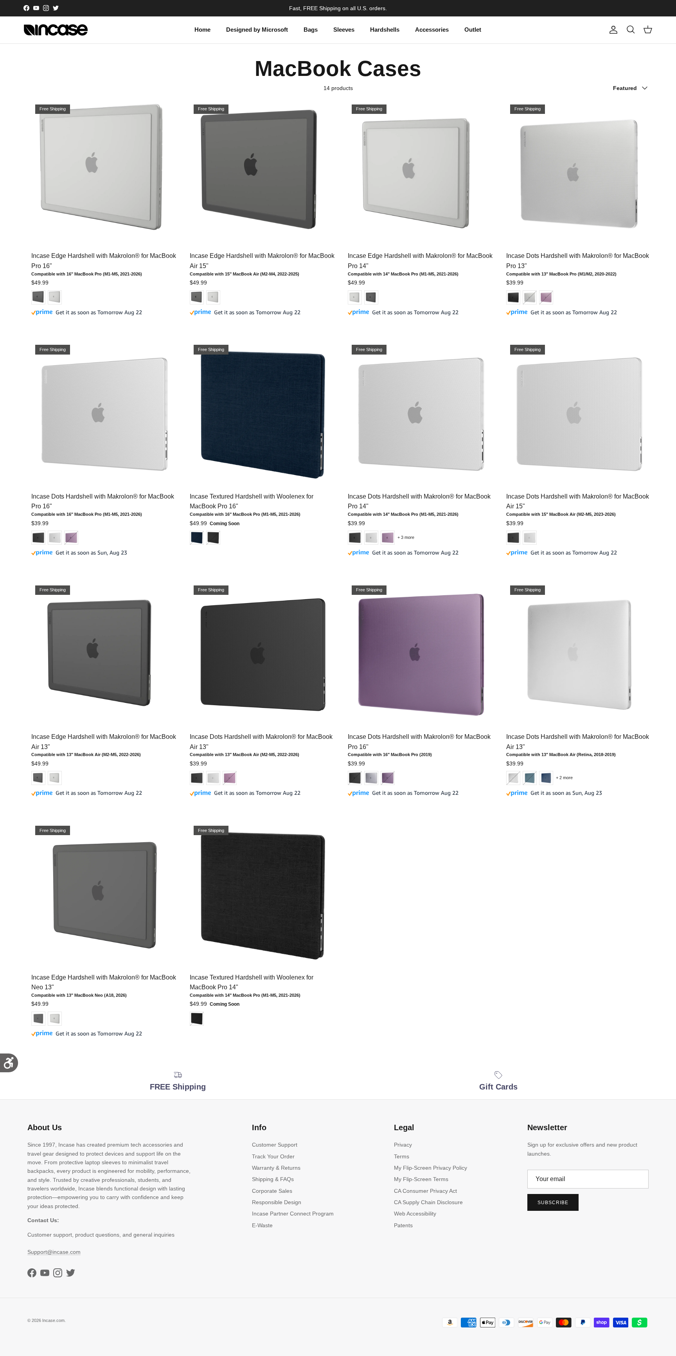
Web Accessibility (415, 1213)
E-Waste (262, 1225)
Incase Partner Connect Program (293, 1213)
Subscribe (553, 1202)
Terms (401, 1156)
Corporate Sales (272, 1191)
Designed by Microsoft (257, 29)
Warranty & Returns (276, 1168)
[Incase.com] (55, 30)
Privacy (403, 1145)
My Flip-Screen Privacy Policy (430, 1168)
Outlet (472, 29)
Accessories (432, 29)
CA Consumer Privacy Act (425, 1191)
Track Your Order (273, 1156)
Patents (403, 1225)
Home (202, 29)
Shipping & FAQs (273, 1179)
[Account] (612, 29)
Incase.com (53, 1320)
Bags (311, 29)
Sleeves (343, 29)
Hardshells (384, 29)
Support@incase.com (54, 1252)
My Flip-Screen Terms (421, 1179)
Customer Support (274, 1145)
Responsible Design (276, 1202)
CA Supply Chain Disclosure (428, 1202)
